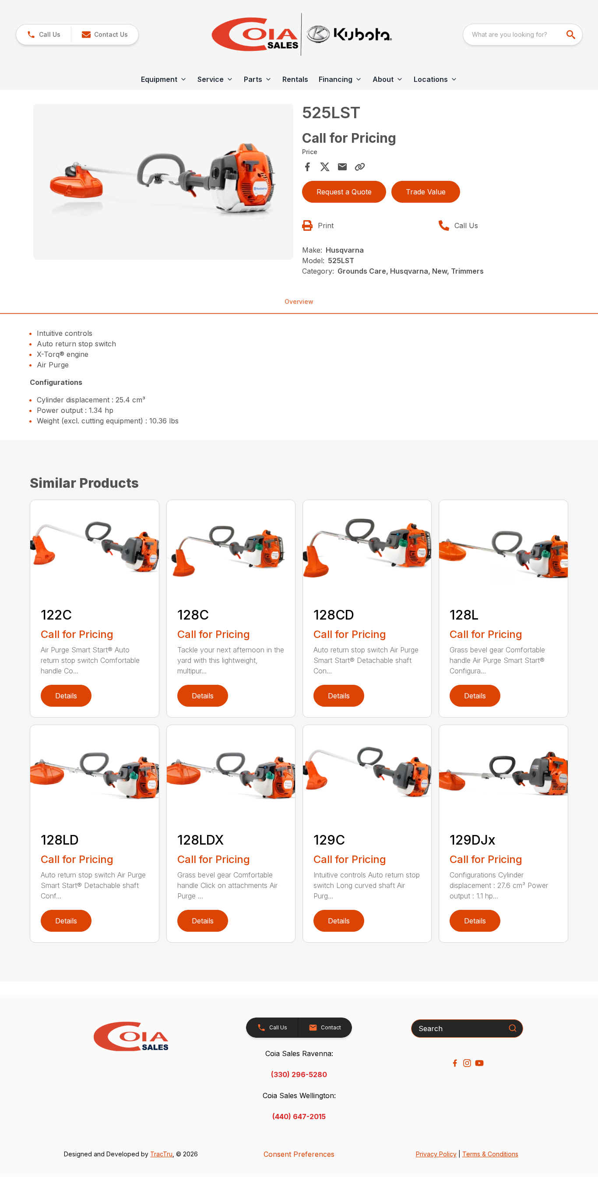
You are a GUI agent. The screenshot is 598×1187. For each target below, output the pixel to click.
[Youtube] (479, 1063)
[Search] (513, 1028)
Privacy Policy (436, 1154)
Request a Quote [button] (344, 191)
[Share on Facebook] (307, 167)
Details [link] (66, 695)
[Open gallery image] (163, 182)
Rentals (295, 79)
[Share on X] (325, 167)
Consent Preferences (299, 1154)
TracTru (161, 1154)
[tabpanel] (163, 183)
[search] (571, 35)
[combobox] (522, 34)
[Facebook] (454, 1063)
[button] (43, 34)
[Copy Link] (360, 167)
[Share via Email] (342, 167)
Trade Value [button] (426, 191)
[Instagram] (467, 1063)
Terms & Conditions (490, 1154)
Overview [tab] (299, 301)
